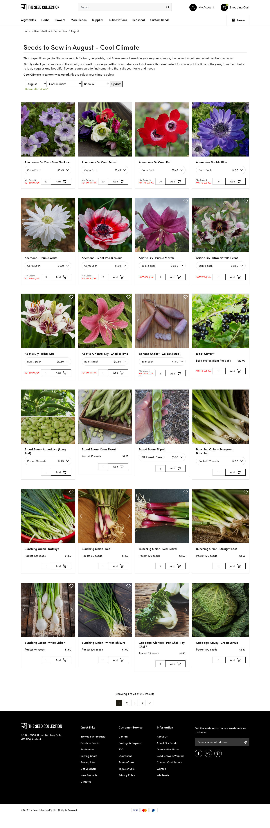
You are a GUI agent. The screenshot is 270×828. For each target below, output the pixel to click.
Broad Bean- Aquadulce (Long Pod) (45, 451)
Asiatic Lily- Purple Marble (157, 258)
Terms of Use (126, 762)
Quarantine (125, 756)
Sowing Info (88, 762)
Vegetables (28, 20)
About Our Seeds (167, 743)
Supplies (97, 20)
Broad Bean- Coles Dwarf (99, 449)
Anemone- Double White (41, 258)
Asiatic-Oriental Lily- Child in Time (105, 353)
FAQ (121, 749)
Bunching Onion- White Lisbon (45, 642)
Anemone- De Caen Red (155, 162)
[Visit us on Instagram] (208, 753)
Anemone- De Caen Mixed (99, 162)
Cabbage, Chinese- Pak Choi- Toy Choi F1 (162, 644)
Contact (123, 736)
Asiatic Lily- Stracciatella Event (217, 258)
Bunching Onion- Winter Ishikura (103, 642)
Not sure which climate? (36, 88)
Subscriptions (118, 20)
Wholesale (163, 775)
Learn (241, 20)
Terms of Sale (127, 768)
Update (116, 84)
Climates (86, 781)
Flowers (60, 20)
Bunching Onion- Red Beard (158, 549)
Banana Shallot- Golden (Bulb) (160, 353)
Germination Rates (168, 749)
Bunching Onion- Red (96, 549)
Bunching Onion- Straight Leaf (216, 549)
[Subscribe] (245, 742)
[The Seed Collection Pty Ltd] (40, 6)
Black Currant (205, 353)
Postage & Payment (130, 743)
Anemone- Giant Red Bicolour (102, 258)
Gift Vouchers (88, 768)
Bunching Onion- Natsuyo (42, 549)
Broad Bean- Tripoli (152, 449)
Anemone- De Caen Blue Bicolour (47, 162)
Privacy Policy (127, 775)
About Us (162, 736)
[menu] (167, 7)
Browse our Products (93, 736)
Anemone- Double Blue (211, 162)
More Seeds (79, 20)
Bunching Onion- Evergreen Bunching (214, 451)
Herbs (45, 20)
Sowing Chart (89, 756)
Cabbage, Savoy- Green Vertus (217, 642)
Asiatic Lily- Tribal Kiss (39, 353)
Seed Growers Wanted (170, 756)
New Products (89, 775)
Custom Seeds (159, 20)
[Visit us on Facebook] (198, 753)
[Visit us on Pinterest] (218, 753)
